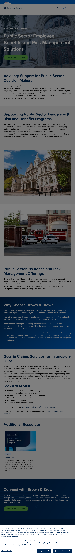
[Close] (72, 528)
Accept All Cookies (44, 551)
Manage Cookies (6, 551)
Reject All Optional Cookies (62, 551)
